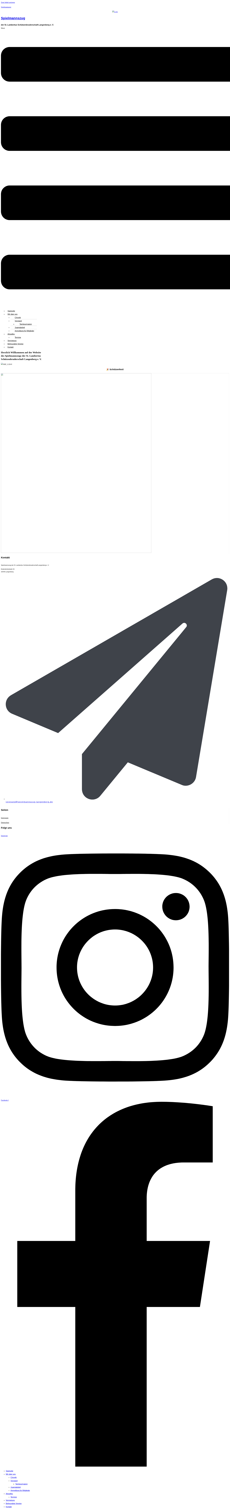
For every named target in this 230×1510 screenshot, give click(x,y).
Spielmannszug (6, 7)
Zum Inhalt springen (8, 2)
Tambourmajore (26, 324)
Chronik (18, 317)
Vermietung (12, 341)
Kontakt (11, 347)
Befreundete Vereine (15, 344)
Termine (18, 337)
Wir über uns (12, 314)
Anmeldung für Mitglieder (24, 331)
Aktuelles (11, 334)
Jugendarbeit (20, 327)
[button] (24, 320)
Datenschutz (5, 822)
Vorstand (18, 321)
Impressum (4, 818)
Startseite (11, 311)
